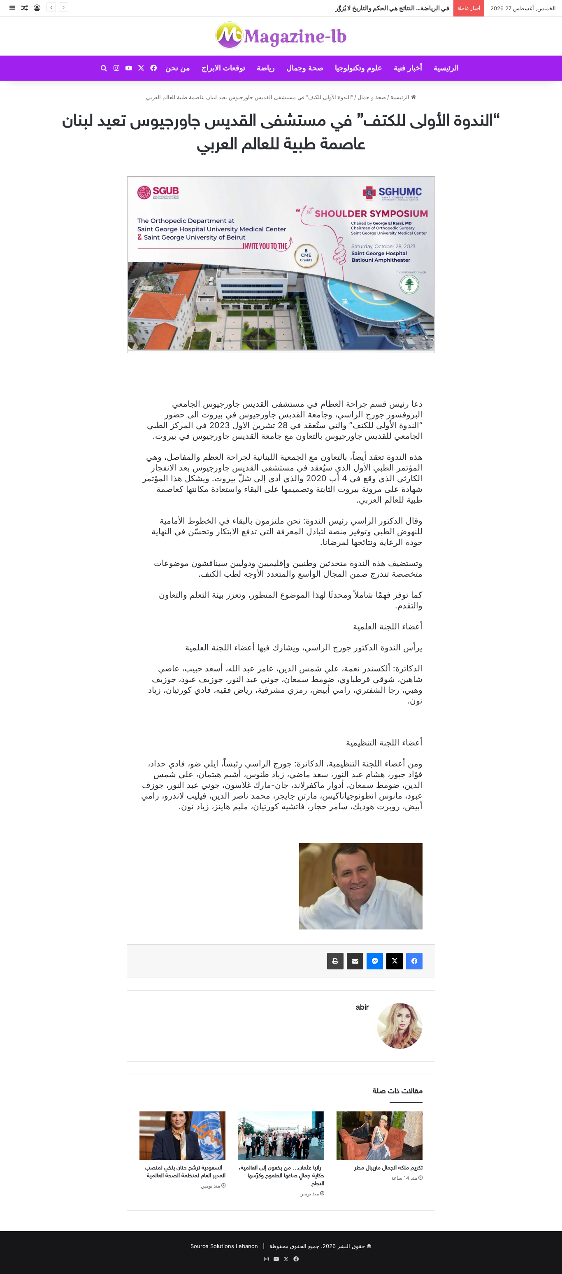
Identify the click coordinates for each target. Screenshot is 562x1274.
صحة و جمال (372, 97)
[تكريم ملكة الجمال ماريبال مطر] (380, 1135)
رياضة (266, 68)
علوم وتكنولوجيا (358, 68)
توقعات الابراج (223, 68)
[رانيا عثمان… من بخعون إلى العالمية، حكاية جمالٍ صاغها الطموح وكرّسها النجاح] (281, 1135)
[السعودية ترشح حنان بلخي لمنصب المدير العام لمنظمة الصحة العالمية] (182, 1135)
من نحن (177, 68)
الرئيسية (446, 68)
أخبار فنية (408, 68)
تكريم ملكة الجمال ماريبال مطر (409, 8)
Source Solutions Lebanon (224, 1246)
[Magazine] (281, 36)
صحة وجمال (304, 68)
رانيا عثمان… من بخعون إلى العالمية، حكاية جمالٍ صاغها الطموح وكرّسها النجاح (281, 1176)
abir (362, 1008)
